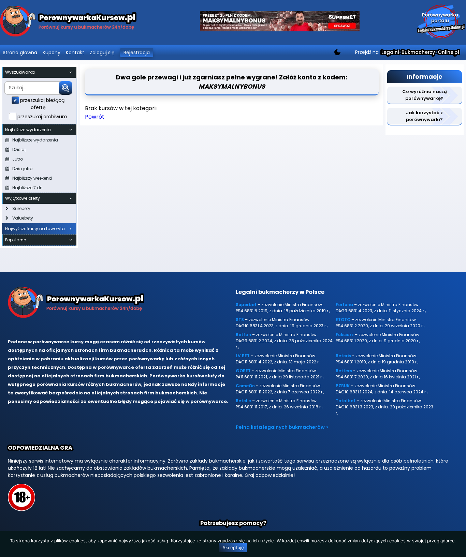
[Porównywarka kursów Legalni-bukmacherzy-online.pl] (68, 22)
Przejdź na (407, 52)
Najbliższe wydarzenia (35, 140)
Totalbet (345, 401)
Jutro (17, 159)
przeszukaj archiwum (42, 116)
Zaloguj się (102, 52)
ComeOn (245, 386)
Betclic (243, 401)
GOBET (243, 371)
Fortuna (344, 304)
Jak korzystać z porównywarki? (424, 116)
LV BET (243, 356)
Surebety (21, 208)
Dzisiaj (19, 149)
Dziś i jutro (22, 168)
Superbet (246, 304)
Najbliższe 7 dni (28, 188)
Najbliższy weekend (32, 178)
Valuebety (22, 218)
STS (240, 319)
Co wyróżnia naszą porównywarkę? (424, 95)
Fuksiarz (345, 334)
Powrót (94, 117)
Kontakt (75, 52)
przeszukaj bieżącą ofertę (42, 104)
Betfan (243, 334)
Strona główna (20, 52)
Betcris (343, 356)
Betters (344, 371)
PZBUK (343, 386)
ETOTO (343, 319)
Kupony (51, 52)
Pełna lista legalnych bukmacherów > (282, 427)
